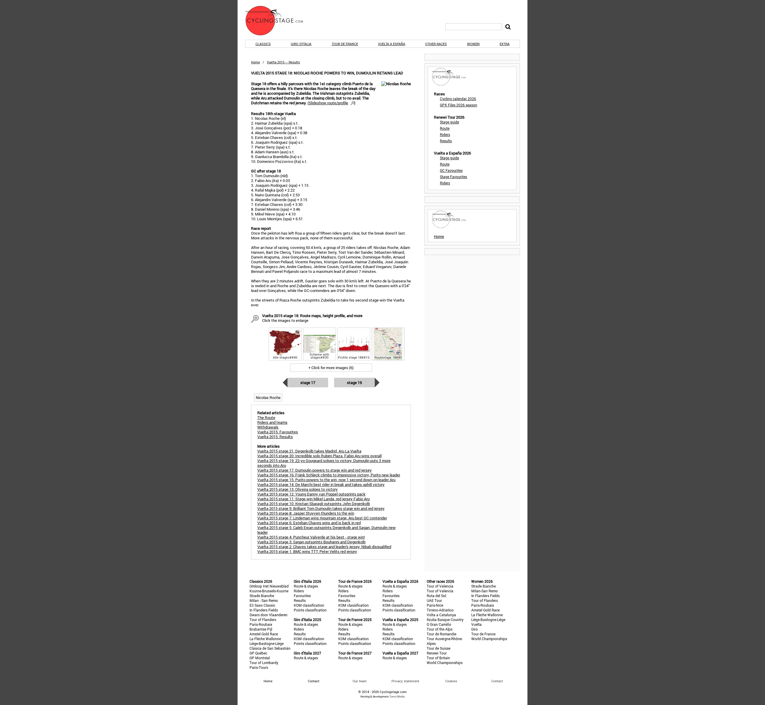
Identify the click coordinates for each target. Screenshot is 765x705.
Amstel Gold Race (264, 633)
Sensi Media (397, 696)
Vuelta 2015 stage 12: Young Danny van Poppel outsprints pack (311, 494)
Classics (263, 44)
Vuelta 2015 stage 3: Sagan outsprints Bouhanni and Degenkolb (311, 542)
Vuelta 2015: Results (275, 436)
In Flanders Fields (264, 610)
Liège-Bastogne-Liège (267, 643)
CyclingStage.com (278, 20)
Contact (497, 681)
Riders (445, 134)
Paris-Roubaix (261, 624)
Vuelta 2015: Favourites (277, 432)
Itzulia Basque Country (445, 619)
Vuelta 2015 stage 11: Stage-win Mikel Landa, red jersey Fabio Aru (313, 498)
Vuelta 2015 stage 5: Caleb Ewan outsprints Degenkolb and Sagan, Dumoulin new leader (326, 530)
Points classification (310, 610)
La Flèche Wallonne (265, 638)
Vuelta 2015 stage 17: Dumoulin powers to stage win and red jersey (314, 470)
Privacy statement (405, 681)
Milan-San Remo (484, 590)
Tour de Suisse (438, 648)
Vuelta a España (391, 44)
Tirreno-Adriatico (440, 610)
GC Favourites (451, 170)
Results (446, 140)
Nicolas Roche (268, 397)
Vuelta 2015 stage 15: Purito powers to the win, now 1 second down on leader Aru (326, 479)
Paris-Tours (259, 667)
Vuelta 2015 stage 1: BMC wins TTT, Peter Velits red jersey (307, 551)
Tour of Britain (438, 657)
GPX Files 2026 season (458, 105)
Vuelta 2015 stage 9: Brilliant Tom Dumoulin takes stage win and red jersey (321, 508)
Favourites (302, 595)
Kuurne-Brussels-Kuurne (269, 590)
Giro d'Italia (301, 44)
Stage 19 (354, 382)
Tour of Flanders (263, 619)
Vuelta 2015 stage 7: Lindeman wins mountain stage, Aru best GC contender (322, 518)
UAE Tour (434, 600)
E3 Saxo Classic (262, 605)
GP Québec (258, 653)
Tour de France (345, 44)
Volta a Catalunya (441, 614)
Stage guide (449, 122)
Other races (436, 44)
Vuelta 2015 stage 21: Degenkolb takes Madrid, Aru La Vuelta (309, 451)
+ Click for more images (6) (331, 367)
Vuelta (476, 624)
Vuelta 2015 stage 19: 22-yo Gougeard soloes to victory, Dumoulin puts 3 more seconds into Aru (324, 463)
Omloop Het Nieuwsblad (269, 586)
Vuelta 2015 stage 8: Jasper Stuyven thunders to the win (305, 513)
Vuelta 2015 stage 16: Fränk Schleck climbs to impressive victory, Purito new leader (328, 475)
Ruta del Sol (436, 595)
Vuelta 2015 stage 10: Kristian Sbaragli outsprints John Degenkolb (313, 503)
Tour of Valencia (440, 586)
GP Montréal (260, 657)
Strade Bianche (262, 595)
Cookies (451, 681)
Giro (474, 629)
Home (255, 62)
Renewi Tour (437, 653)
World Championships (445, 662)
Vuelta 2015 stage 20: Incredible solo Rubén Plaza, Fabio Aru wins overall (319, 455)
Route (444, 128)
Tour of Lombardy (264, 662)
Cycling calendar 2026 (458, 98)
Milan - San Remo (264, 600)
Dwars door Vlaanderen (268, 614)
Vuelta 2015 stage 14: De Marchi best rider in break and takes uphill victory (321, 484)
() (331, 102)
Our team (360, 681)
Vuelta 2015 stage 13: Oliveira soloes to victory (297, 489)
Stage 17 (307, 382)
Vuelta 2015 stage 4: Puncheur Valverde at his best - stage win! (311, 537)
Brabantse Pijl (261, 629)
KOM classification (309, 605)
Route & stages (306, 586)
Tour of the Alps (439, 629)
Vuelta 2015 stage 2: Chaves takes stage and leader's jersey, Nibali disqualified (324, 546)
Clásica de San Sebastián (270, 648)
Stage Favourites (453, 176)
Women (473, 44)
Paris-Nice (435, 605)
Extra (505, 44)
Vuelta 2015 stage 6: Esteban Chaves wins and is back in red (309, 522)
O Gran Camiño (439, 624)
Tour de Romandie (441, 633)
